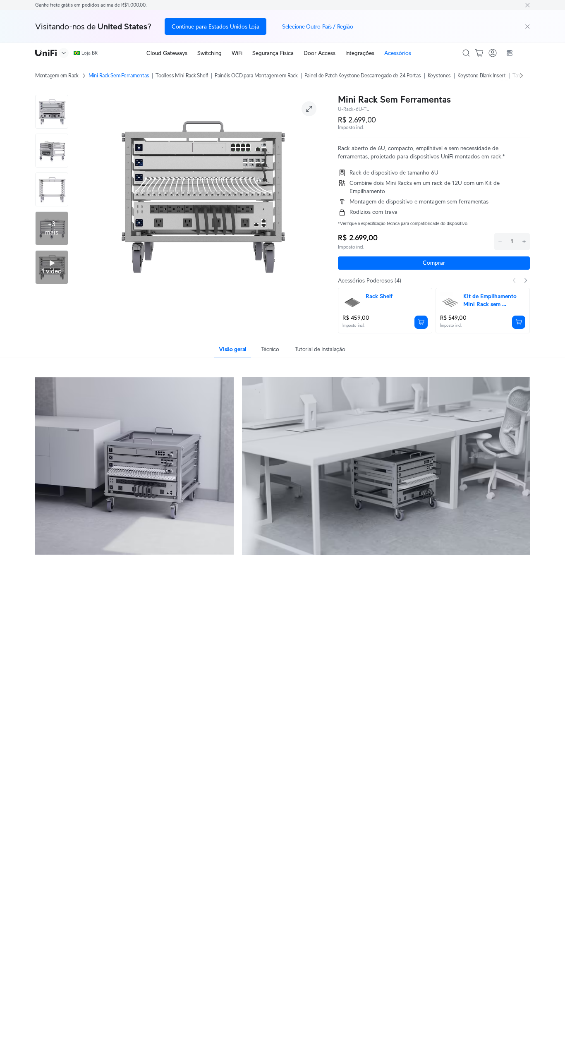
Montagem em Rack (57, 75)
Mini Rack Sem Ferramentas (119, 75)
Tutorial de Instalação (320, 349)
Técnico (270, 349)
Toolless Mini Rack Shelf (182, 75)
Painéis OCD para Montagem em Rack (256, 75)
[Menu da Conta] (492, 53)
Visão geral (232, 349)
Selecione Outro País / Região (317, 26)
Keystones (439, 75)
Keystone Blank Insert (481, 75)
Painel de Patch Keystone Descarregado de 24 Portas (362, 75)
